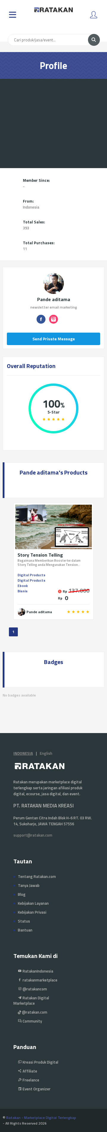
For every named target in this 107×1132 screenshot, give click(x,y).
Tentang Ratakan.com (37, 876)
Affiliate (29, 1071)
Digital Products (31, 575)
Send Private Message (53, 339)
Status (24, 921)
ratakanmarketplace (39, 980)
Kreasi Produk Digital (40, 1062)
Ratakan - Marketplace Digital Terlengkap (41, 1117)
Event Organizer (36, 1089)
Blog (22, 894)
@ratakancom (34, 989)
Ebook (23, 585)
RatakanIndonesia (37, 971)
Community (32, 1021)
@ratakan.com (34, 1012)
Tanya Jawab (29, 885)
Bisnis (23, 591)
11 (25, 249)
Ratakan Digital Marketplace (31, 1000)
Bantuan (25, 930)
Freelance (30, 1080)
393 (26, 228)
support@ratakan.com (32, 835)
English (46, 753)
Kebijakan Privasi (32, 912)
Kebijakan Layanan (33, 903)
